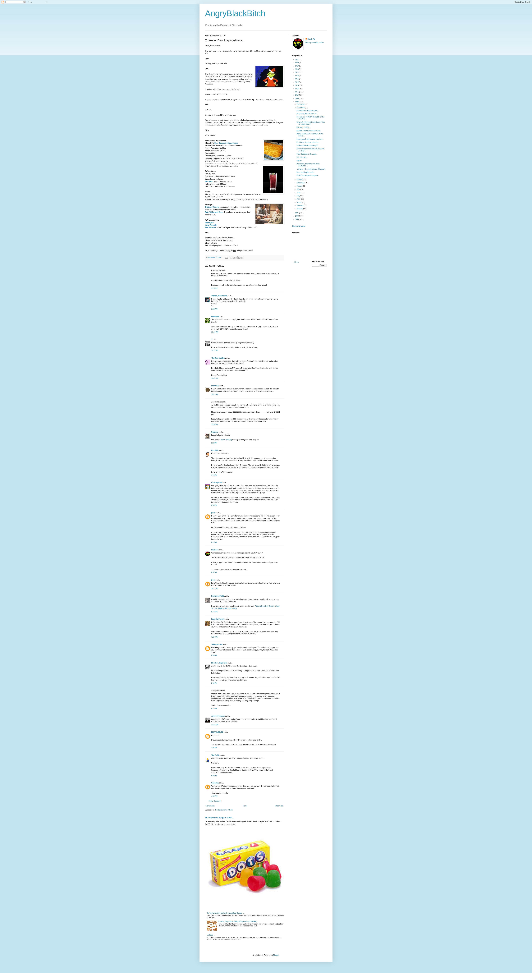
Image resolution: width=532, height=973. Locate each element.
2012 (297, 88)
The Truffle (215, 755)
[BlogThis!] (233, 257)
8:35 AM (214, 655)
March (299, 202)
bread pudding (226, 440)
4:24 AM (214, 475)
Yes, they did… (302, 157)
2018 (297, 69)
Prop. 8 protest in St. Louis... (306, 154)
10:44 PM (214, 332)
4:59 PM (214, 796)
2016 (297, 76)
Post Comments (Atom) (224, 810)
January (300, 209)
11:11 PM (214, 350)
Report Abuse (298, 226)
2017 (297, 72)
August (299, 186)
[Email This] (231, 257)
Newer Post (210, 806)
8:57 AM (214, 572)
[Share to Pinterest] (241, 257)
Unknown (215, 783)
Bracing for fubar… (303, 127)
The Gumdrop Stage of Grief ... (219, 817)
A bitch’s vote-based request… (307, 176)
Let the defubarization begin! (307, 146)
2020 (297, 63)
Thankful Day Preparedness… (307, 110)
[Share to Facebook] (238, 257)
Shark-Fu (214, 550)
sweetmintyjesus (218, 716)
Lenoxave (215, 386)
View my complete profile (314, 43)
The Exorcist (210, 228)
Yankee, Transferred (219, 296)
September (301, 183)
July (298, 189)
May (298, 196)
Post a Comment (215, 801)
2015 (297, 79)
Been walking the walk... (305, 172)
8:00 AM (214, 505)
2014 (297, 82)
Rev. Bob (214, 450)
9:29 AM (214, 708)
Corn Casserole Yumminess (226, 143)
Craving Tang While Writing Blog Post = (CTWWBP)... (238, 922)
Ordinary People (212, 207)
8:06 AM (214, 775)
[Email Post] (226, 257)
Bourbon (209, 181)
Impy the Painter (217, 619)
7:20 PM (214, 637)
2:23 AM (214, 443)
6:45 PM (214, 612)
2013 (297, 85)
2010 (297, 95)
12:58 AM (214, 424)
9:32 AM (214, 683)
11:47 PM (214, 394)
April (299, 199)
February (300, 205)
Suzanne (214, 432)
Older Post (279, 806)
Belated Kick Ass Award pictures (308, 131)
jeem (213, 513)
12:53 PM (214, 725)
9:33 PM (214, 309)
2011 (297, 92)
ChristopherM (216, 483)
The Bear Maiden (218, 358)
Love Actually (211, 225)
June (299, 193)
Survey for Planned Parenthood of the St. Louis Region (310, 123)
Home (245, 806)
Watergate (209, 222)
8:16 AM (214, 542)
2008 (297, 102)
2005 (297, 219)
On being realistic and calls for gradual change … (225, 913)
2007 (297, 213)
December (301, 104)
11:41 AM (214, 589)
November (301, 108)
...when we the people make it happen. (310, 169)
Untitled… (211, 935)
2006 (297, 216)
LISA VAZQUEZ (217, 732)
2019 (297, 66)
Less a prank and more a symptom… (310, 139)
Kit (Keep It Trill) (217, 596)
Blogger (276, 955)
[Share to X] (236, 257)
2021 (297, 59)
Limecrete (215, 317)
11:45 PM (214, 378)
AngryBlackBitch (235, 13)
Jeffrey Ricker (217, 644)
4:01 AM (214, 748)
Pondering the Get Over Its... (307, 114)
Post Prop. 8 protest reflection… (308, 142)
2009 (297, 98)
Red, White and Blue (213, 212)
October (300, 180)
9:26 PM (214, 288)
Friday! (299, 161)
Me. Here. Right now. (219, 663)
